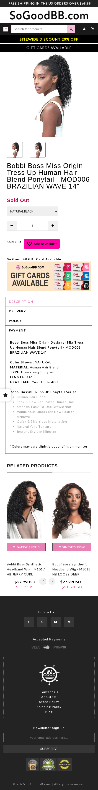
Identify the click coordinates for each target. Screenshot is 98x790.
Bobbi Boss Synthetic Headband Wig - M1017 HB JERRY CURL (26, 569)
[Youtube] (55, 622)
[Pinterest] (42, 622)
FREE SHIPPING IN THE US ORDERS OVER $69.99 (50, 3)
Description (21, 301)
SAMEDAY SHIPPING (28, 547)
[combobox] (39, 29)
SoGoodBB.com (38, 784)
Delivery (17, 311)
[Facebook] (29, 622)
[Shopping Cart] (91, 28)
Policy (15, 321)
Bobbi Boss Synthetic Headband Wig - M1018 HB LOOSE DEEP (71, 569)
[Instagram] (69, 622)
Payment (17, 330)
